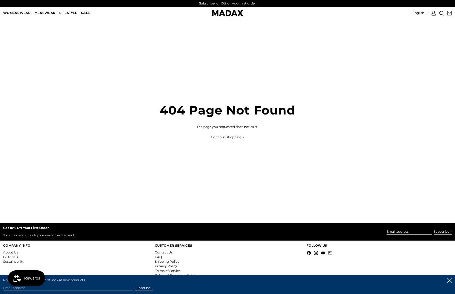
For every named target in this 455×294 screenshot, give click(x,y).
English (419, 13)
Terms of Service (168, 271)
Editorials (10, 257)
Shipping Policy (167, 261)
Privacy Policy (166, 266)
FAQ (158, 257)
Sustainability (13, 261)
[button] (441, 13)
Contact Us (164, 252)
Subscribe (441, 231)
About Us (10, 252)
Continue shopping (226, 137)
